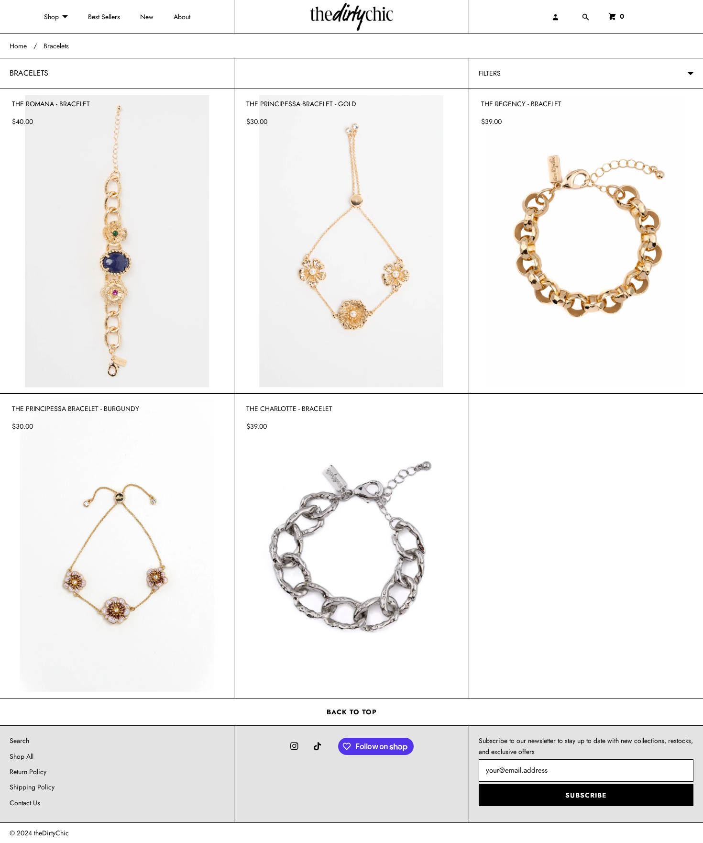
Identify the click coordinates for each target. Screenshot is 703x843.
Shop (51, 17)
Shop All (21, 756)
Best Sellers (104, 17)
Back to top (352, 712)
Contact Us (25, 803)
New (147, 17)
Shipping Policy (32, 787)
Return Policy (28, 771)
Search (19, 740)
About (182, 17)
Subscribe (585, 795)
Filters (490, 73)
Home (18, 46)
